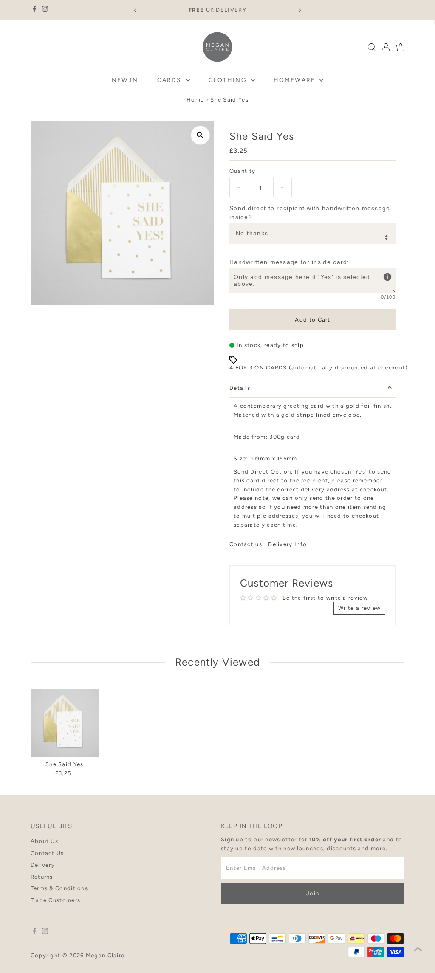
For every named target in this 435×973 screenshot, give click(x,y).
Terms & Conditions (59, 888)
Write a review (359, 608)
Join (312, 893)
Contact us (245, 544)
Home (195, 99)
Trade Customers (56, 900)
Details (239, 388)
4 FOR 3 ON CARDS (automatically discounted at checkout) (318, 367)
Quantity (242, 171)
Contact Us (47, 853)
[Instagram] (45, 10)
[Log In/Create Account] (386, 47)
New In (125, 80)
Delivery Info (287, 544)
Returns (42, 877)
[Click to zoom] (200, 135)
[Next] (299, 10)
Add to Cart (312, 319)
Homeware (295, 80)
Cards (170, 80)
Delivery (43, 865)
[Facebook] (34, 10)
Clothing (229, 80)
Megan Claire (105, 955)
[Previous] (135, 10)
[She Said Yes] (65, 723)
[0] (400, 47)
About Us (44, 841)
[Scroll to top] (418, 949)
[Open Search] (372, 47)
